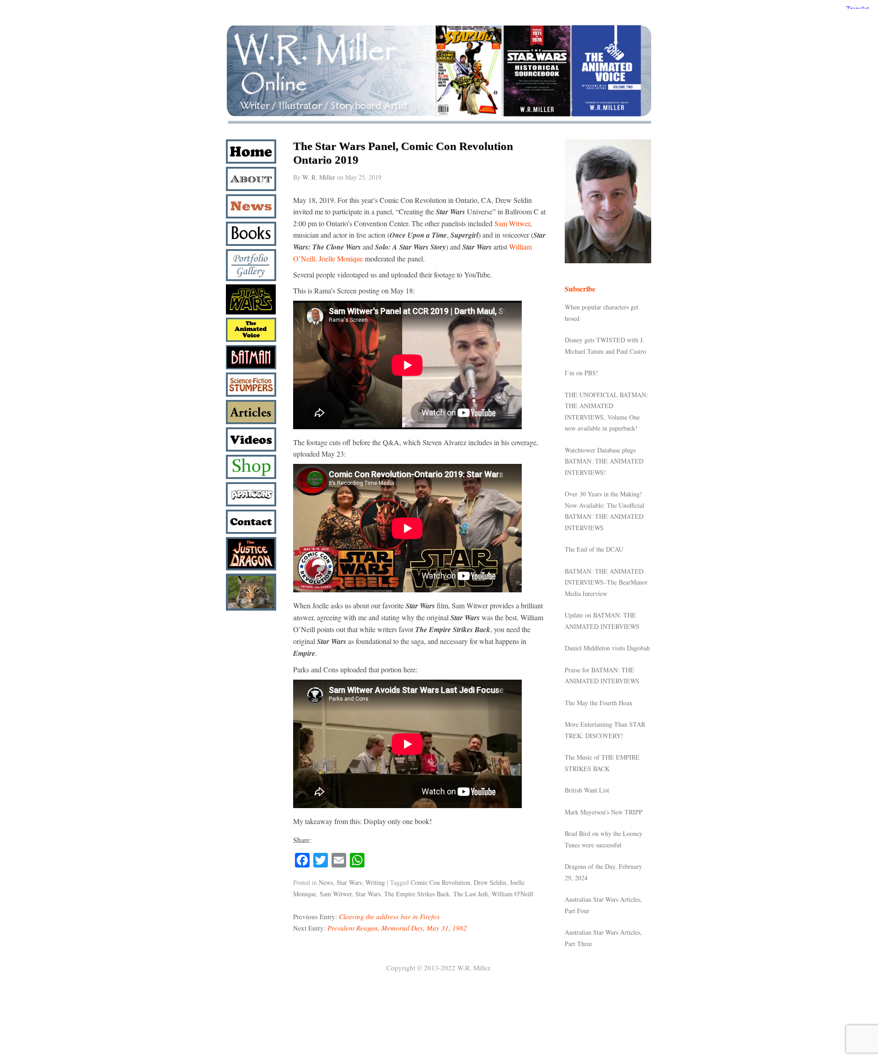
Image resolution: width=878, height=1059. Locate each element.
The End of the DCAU (594, 549)
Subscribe (580, 288)
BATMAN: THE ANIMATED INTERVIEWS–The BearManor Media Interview (606, 582)
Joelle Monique (341, 258)
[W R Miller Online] (439, 124)
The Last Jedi (470, 893)
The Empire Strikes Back (417, 893)
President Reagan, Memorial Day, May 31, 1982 (397, 927)
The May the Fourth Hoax (598, 702)
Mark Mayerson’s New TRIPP (603, 812)
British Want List (587, 790)
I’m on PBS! (581, 372)
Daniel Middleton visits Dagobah (607, 648)
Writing (375, 882)
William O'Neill (512, 893)
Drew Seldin (490, 882)
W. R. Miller (318, 177)
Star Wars (349, 882)
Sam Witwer (512, 223)
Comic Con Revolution (440, 882)
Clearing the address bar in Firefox (389, 916)
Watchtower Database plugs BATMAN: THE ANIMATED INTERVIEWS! (604, 461)
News (326, 882)
